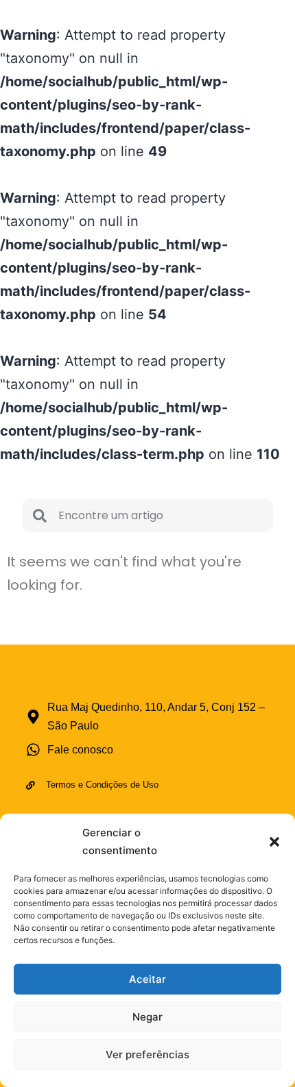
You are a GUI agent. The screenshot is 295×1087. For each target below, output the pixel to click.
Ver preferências (147, 1054)
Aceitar (147, 979)
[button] (274, 842)
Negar (147, 1016)
